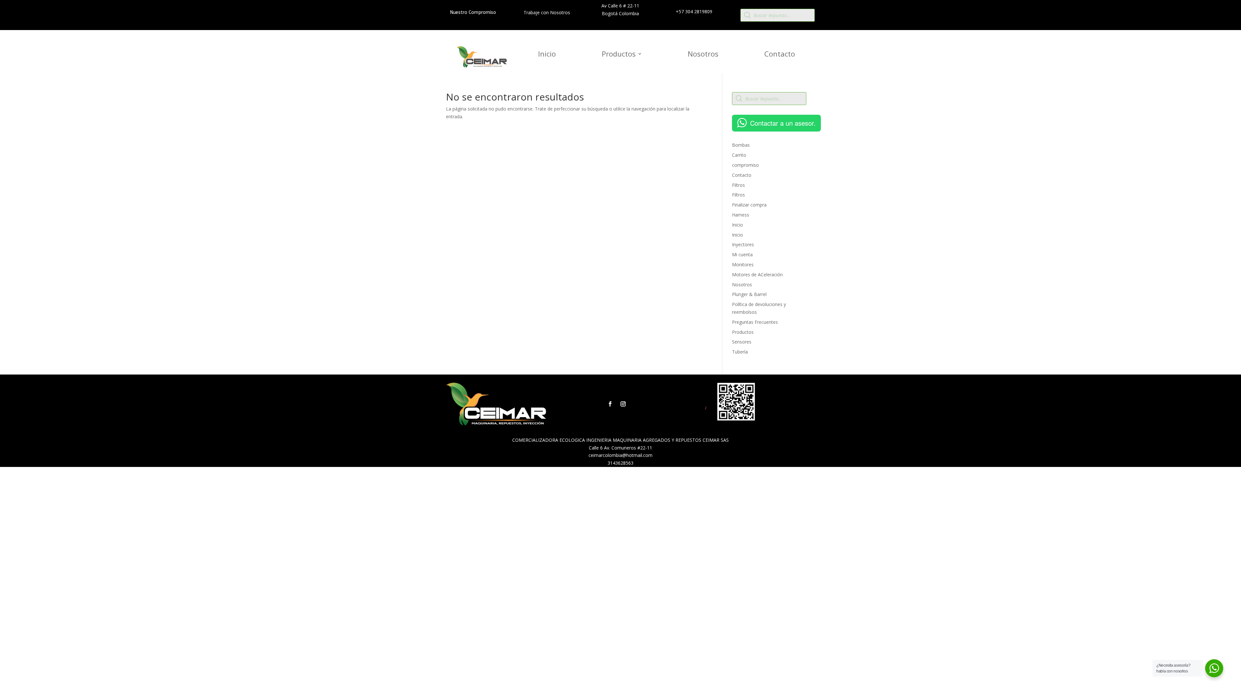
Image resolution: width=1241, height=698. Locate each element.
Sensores (741, 342)
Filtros (738, 185)
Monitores (743, 264)
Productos (619, 54)
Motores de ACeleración (757, 274)
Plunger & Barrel (749, 294)
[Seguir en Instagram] (623, 404)
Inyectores (743, 244)
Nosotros (703, 54)
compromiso (745, 165)
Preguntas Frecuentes (755, 322)
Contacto (779, 54)
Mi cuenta (742, 254)
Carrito (739, 155)
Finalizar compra (749, 205)
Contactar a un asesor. (783, 123)
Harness (740, 215)
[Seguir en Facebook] (610, 404)
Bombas (741, 145)
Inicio (547, 54)
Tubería (740, 352)
